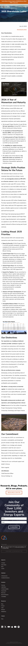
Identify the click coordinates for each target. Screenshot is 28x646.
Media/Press (3, 611)
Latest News (3, 587)
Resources (3, 592)
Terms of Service (15, 642)
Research (3, 609)
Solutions (3, 573)
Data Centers (3, 564)
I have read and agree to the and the (13, 547)
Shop (2, 619)
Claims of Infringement (19, 642)
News (2, 566)
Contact (3, 616)
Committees (3, 596)
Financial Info (3, 591)
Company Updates (4, 589)
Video (2, 607)
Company (3, 562)
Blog (2, 604)
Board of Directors (4, 594)
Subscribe (14, 527)
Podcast (2, 605)
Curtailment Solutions (5, 577)
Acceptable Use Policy (12, 642)
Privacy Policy (6, 548)
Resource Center (14, 492)
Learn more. (15, 2)
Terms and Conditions (19, 546)
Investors (3, 582)
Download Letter (22, 29)
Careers (2, 568)
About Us (3, 560)
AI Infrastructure (4, 576)
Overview (3, 585)
